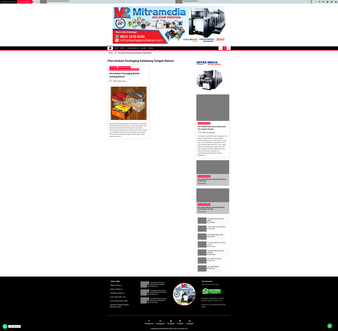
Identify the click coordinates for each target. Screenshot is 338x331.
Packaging (113, 67)
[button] (220, 48)
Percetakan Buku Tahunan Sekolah (215, 251)
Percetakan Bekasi (217, 1)
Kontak (150, 48)
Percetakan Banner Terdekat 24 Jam (216, 243)
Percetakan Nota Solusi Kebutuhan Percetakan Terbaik (157, 283)
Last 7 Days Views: (116, 297)
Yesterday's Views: (116, 293)
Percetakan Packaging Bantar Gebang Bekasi (124, 69)
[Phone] (5, 326)
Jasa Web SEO (183, 328)
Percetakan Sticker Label (215, 234)
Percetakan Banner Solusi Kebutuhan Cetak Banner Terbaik (211, 208)
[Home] (110, 48)
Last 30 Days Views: (117, 301)
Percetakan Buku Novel (83, 1)
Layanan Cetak (132, 48)
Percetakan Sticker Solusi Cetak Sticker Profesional (212, 180)
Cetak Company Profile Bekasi (216, 226)
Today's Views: (115, 285)
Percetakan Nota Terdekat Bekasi (215, 219)
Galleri (143, 48)
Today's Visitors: (115, 289)
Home (116, 48)
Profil (122, 48)
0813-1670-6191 (213, 284)
